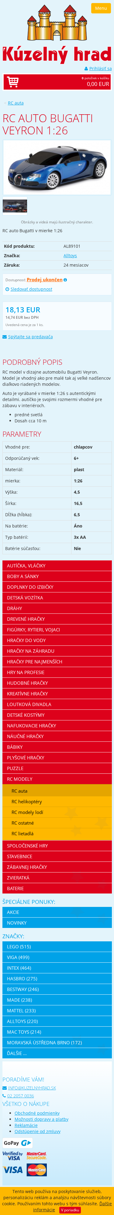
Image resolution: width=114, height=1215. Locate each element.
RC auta (16, 103)
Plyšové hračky (25, 758)
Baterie (15, 888)
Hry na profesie (25, 672)
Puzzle (15, 768)
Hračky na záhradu (30, 651)
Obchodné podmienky (37, 1113)
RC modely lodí (27, 812)
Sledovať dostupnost (31, 289)
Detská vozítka (25, 598)
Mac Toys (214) (24, 1032)
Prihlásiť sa (100, 68)
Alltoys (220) (22, 1021)
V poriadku (70, 1210)
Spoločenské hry (27, 846)
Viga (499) (18, 957)
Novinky (16, 923)
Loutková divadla (29, 704)
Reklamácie (26, 1125)
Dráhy (14, 608)
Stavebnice (19, 856)
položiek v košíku (95, 81)
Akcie (13, 912)
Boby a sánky (23, 576)
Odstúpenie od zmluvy (37, 1131)
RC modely (19, 779)
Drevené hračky (26, 619)
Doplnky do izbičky (30, 587)
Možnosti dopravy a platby (41, 1119)
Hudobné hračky (27, 683)
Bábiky (14, 747)
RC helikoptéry (27, 801)
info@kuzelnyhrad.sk (32, 1088)
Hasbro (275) (22, 978)
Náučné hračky (25, 736)
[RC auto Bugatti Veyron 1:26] (57, 167)
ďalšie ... (17, 1053)
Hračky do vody (26, 640)
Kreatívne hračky (27, 694)
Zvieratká (18, 878)
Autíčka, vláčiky (26, 566)
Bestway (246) (23, 989)
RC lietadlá (22, 833)
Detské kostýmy (25, 715)
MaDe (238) (19, 1000)
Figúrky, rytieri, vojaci (33, 630)
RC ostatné (23, 823)
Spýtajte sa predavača (30, 336)
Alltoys (70, 255)
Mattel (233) (21, 1010)
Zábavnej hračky (27, 867)
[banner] (57, 22)
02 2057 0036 (20, 1096)
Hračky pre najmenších (34, 662)
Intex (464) (19, 968)
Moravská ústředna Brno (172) (44, 1042)
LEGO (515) (19, 946)
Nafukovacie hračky (31, 726)
